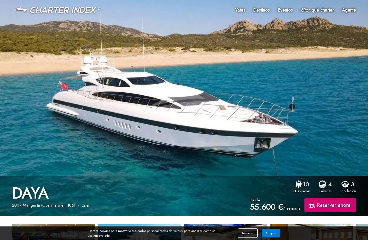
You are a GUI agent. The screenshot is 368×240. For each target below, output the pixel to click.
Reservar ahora (333, 205)
